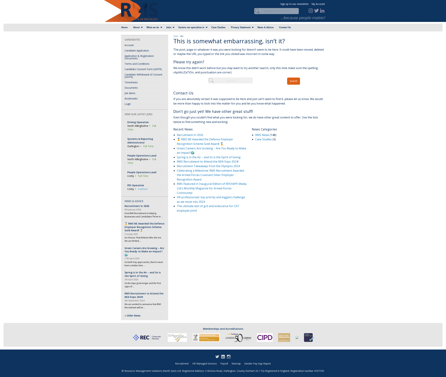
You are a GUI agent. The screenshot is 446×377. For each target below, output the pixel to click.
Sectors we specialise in (191, 27)
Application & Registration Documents (139, 57)
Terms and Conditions (137, 63)
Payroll (224, 363)
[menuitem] (124, 27)
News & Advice (265, 27)
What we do (153, 27)
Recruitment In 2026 (190, 135)
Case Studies (218, 27)
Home (124, 27)
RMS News (262, 135)
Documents (131, 87)
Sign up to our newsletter (294, 4)
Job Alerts (130, 93)
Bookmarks (131, 98)
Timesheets (131, 82)
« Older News (132, 315)
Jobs (168, 27)
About (136, 27)
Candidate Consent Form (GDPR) (143, 69)
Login (128, 104)
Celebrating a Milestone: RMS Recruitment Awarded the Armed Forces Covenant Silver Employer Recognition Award (210, 175)
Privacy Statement (241, 27)
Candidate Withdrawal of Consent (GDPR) (143, 76)
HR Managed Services (204, 363)
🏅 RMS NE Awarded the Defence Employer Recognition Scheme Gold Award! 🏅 (144, 227)
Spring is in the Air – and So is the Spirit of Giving (209, 157)
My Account (318, 4)
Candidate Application (137, 50)
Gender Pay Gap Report (257, 363)
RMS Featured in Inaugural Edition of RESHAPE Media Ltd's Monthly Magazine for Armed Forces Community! (212, 188)
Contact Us (285, 27)
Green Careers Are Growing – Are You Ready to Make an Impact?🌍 (144, 251)
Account (129, 45)
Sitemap (236, 363)
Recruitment (182, 363)
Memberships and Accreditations (223, 328)
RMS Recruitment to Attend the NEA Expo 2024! (207, 161)
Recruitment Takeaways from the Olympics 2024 (208, 166)
